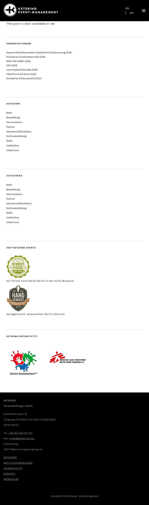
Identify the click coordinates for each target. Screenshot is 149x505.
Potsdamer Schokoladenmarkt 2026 (25, 57)
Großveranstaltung (16, 136)
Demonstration (14, 122)
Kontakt (10, 474)
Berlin (9, 112)
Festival (10, 127)
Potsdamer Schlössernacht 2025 (23, 78)
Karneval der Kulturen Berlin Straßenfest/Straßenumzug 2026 (39, 52)
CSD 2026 (11, 65)
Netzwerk (10, 457)
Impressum (11, 479)
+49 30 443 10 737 (20, 433)
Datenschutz (13, 468)
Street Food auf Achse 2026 (21, 74)
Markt (9, 141)
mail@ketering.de (22, 438)
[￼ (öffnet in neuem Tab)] (18, 277)
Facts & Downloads (18, 463)
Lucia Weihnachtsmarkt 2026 (22, 69)
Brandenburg (13, 117)
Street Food (12, 150)
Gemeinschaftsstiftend (18, 131)
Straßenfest (12, 145)
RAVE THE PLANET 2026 (18, 61)
